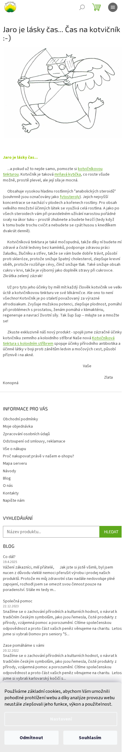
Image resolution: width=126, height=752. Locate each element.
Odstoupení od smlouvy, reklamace (34, 441)
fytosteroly (70, 197)
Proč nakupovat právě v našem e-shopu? (38, 456)
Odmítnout (31, 737)
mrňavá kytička (68, 174)
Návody (9, 471)
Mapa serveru (15, 463)
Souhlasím (90, 737)
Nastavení (61, 719)
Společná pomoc (18, 601)
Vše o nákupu (14, 449)
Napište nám (14, 500)
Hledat (111, 531)
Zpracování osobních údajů (26, 434)
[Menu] (113, 7)
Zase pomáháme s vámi (23, 645)
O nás (8, 486)
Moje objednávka (18, 426)
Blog (7, 478)
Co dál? (9, 557)
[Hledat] (82, 7)
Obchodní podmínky (20, 419)
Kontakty (11, 493)
